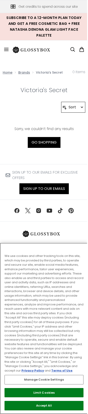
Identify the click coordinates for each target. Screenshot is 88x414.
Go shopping (44, 142)
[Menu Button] (4, 49)
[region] (44, 328)
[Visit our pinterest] (71, 210)
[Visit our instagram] (38, 210)
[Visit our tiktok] (60, 210)
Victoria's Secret (44, 90)
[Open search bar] (72, 49)
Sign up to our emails (44, 188)
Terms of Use (61, 370)
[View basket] (81, 49)
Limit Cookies (44, 393)
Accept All (44, 405)
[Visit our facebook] (17, 210)
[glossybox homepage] (34, 49)
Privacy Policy (32, 370)
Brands (24, 72)
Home (7, 72)
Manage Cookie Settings (44, 379)
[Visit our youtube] (49, 210)
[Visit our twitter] (27, 210)
